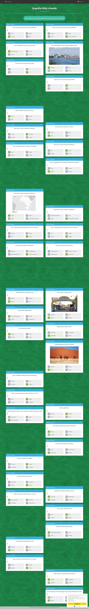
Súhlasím (77, 604)
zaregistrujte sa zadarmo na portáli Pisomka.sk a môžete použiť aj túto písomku (45, 18)
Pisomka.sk (9, 2)
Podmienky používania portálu (53, 607)
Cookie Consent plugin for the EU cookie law (77, 606)
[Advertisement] (24, 90)
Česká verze (81, 1)
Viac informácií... (72, 601)
